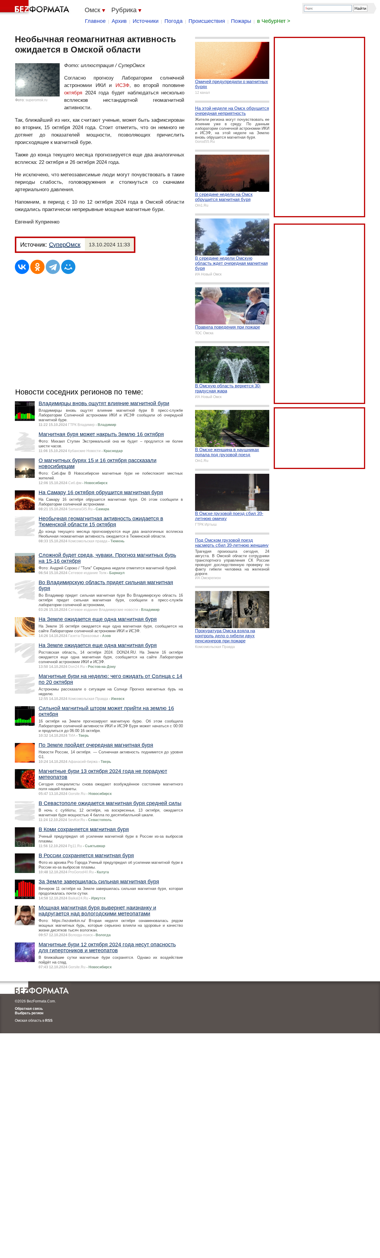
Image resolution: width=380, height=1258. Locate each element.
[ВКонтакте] (22, 267)
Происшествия (207, 21)
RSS (49, 1020)
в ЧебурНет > (273, 21)
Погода (173, 21)
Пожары (241, 21)
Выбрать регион (29, 1013)
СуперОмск (64, 244)
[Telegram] (53, 267)
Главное (95, 21)
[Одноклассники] (37, 267)
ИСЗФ (122, 85)
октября (73, 93)
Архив (119, 21)
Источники (146, 21)
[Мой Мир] (68, 267)
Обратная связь (29, 1009)
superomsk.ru (37, 100)
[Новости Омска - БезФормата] (35, 7)
